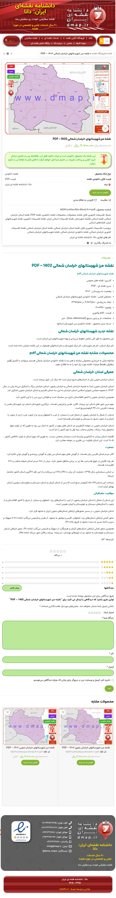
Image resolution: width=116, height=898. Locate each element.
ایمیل (110, 667)
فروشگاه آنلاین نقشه (75, 38)
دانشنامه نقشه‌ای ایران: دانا (35, 9)
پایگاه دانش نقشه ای (40, 43)
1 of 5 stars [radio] (99, 612)
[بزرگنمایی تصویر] (105, 128)
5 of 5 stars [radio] (89, 612)
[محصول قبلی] (11, 54)
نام (111, 654)
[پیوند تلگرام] (88, 243)
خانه (91, 38)
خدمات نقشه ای (51, 38)
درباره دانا (58, 43)
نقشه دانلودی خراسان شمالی (75, 232)
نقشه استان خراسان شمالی (40, 228)
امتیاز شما (109, 612)
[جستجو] (101, 41)
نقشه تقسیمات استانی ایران (60, 219)
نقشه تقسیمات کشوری (35, 219)
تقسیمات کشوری (96, 215)
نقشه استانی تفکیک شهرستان (89, 219)
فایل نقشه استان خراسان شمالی (69, 228)
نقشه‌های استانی (97, 223)
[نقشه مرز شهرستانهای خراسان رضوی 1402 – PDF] (86, 726)
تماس (69, 43)
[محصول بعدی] (4, 54)
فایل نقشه (82, 215)
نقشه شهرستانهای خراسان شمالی (43, 232)
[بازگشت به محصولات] (8, 54)
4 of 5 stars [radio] (92, 612)
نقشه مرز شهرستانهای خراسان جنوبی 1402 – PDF (30, 748)
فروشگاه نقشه (99, 54)
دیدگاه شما (108, 618)
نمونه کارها (81, 43)
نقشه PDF (36, 215)
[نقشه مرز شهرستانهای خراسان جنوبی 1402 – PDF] (30, 726)
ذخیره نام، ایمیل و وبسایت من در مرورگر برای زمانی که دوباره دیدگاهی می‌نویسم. (71, 680)
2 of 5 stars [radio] (97, 612)
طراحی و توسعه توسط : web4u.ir (74, 889)
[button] (86, 762)
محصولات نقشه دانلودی (54, 215)
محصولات (71, 215)
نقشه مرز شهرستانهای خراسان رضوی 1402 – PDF (86, 748)
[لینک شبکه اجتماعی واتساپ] (91, 243)
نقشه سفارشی (30, 38)
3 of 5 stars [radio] (94, 612)
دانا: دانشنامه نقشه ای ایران (83, 237)
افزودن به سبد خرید (100, 192)
